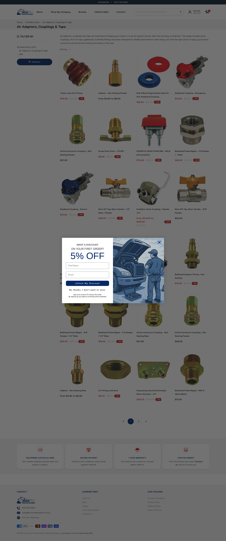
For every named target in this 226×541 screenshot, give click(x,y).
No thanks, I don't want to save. (87, 290)
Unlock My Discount (87, 283)
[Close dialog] (159, 242)
